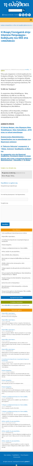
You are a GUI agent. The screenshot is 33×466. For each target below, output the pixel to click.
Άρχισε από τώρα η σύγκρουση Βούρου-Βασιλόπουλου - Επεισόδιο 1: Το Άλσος (16, 159)
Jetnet (27, 461)
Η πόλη (27, 69)
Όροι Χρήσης (7, 455)
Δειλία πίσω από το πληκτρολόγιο (10, 283)
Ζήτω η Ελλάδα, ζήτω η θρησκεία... (10, 255)
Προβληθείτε (15, 455)
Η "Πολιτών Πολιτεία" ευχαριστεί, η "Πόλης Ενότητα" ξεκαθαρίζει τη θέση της (16, 148)
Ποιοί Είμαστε (24, 455)
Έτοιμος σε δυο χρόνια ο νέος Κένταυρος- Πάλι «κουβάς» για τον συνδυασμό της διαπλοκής (16, 291)
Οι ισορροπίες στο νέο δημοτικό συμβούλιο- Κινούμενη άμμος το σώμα (16, 155)
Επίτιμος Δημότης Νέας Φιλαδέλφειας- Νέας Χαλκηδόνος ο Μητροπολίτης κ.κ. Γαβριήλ (16, 273)
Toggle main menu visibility (31, 20)
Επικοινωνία (16, 457)
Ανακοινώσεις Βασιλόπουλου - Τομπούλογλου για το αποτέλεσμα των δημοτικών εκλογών (16, 139)
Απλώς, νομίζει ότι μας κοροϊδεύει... (11, 251)
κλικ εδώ (7, 305)
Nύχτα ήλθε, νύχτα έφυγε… (8, 236)
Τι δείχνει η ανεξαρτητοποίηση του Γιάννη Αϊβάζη (14, 248)
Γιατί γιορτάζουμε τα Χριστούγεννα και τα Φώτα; (14, 233)
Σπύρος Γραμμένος (6, 244)
